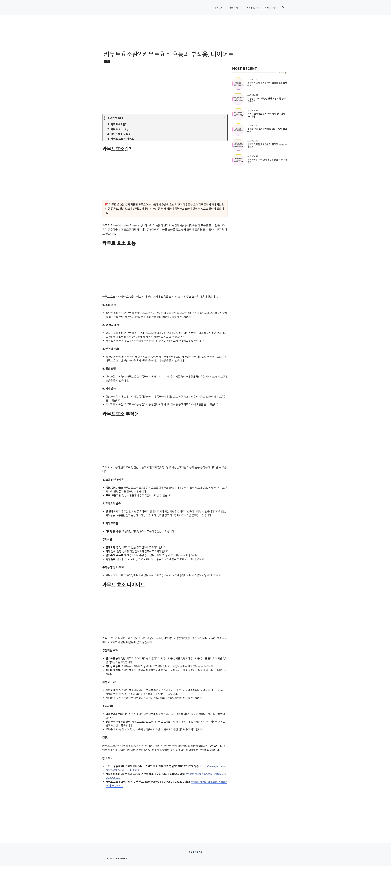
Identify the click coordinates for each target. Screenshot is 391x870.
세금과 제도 (234, 7)
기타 (107, 61)
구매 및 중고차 (252, 7)
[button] (283, 7)
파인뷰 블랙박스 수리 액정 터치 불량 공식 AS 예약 (266, 115)
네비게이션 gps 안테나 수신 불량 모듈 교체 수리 (267, 161)
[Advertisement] (195, 39)
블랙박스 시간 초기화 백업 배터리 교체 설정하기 (267, 85)
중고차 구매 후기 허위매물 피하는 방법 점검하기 (267, 131)
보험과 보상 (270, 7)
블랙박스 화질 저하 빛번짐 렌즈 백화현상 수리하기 (267, 146)
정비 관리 (219, 7)
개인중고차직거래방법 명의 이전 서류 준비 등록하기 (266, 100)
